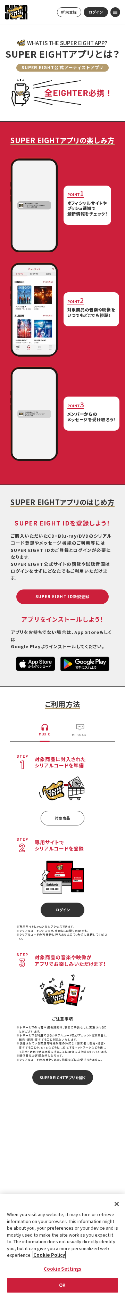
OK (62, 1285)
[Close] (116, 1204)
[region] (62, 1244)
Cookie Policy (49, 1255)
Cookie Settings (63, 1268)
